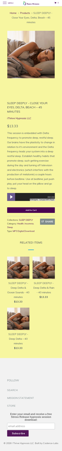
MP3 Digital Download (23, 231)
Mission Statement (20, 397)
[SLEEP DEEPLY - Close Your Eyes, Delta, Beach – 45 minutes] (31, 54)
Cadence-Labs (50, 443)
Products (25, 13)
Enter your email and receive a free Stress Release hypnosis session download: (31, 417)
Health (20, 223)
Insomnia (29, 223)
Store (11, 405)
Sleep (10, 227)
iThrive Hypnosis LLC (19, 118)
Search (12, 390)
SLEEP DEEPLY (26, 220)
